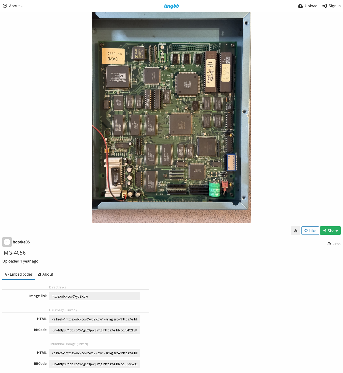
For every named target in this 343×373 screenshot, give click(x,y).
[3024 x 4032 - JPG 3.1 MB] (295, 230)
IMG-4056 (14, 252)
